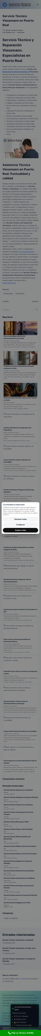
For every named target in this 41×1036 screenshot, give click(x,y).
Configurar (20, 525)
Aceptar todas (20, 530)
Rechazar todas (20, 519)
